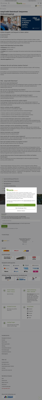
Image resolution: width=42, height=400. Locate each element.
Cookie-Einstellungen (27, 200)
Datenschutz (19, 210)
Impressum (23, 210)
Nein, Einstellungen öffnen (21, 208)
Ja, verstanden (21, 205)
